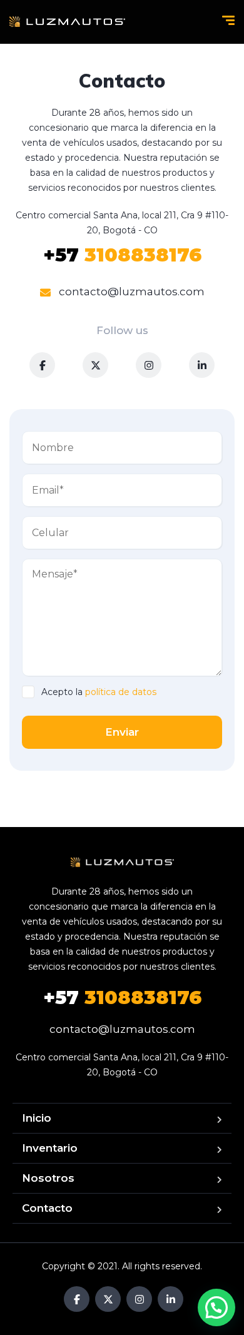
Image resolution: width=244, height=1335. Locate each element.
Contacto (47, 1208)
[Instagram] (148, 365)
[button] (216, 1307)
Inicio (36, 1118)
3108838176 (122, 254)
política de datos (120, 692)
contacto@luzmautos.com (130, 291)
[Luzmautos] (67, 22)
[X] (95, 365)
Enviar (122, 732)
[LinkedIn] (202, 365)
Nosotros (48, 1178)
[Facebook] (42, 365)
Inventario (50, 1148)
